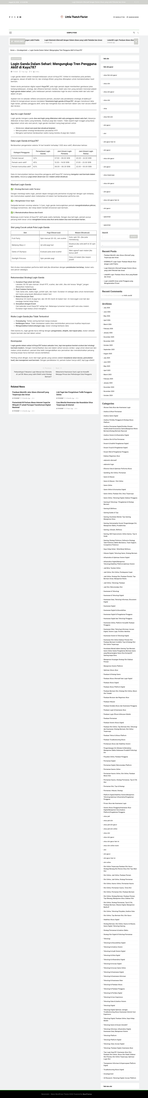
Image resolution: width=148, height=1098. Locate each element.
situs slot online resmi (111, 846)
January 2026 (108, 333)
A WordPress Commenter (112, 295)
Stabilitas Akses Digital (111, 920)
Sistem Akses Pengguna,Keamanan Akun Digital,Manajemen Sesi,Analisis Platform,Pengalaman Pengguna (117, 810)
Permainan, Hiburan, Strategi (113, 790)
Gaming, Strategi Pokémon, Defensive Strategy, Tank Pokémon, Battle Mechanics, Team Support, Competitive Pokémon (120, 543)
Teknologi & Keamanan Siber (113, 980)
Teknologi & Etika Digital (112, 955)
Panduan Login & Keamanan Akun (115, 710)
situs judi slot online (110, 829)
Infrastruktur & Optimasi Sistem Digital (116, 557)
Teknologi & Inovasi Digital (113, 964)
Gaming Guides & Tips (111, 513)
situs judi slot (108, 820)
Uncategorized (16, 58)
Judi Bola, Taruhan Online (112, 568)
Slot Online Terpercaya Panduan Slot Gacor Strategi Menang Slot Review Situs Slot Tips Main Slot (120, 869)
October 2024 (108, 395)
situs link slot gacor (110, 75)
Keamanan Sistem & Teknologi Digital (116, 636)
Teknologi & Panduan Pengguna (114, 989)
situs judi (107, 816)
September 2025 (109, 349)
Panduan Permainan (110, 718)
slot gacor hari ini (109, 142)
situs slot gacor (109, 92)
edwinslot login (109, 464)
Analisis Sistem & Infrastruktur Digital (116, 435)
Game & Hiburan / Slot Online (113, 481)
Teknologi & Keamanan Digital (114, 972)
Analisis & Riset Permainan (113, 412)
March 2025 (107, 374)
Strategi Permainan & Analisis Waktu (116, 930)
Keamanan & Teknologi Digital (114, 595)
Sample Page (72, 33)
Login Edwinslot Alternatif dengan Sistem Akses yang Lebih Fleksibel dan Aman (46, 40)
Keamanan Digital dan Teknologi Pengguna (118, 618)
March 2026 (107, 324)
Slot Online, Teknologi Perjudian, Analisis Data (119, 911)
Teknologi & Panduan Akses (113, 985)
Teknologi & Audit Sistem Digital (114, 951)
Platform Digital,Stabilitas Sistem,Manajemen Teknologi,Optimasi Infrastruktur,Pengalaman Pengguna (119, 797)
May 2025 (107, 366)
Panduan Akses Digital (111, 683)
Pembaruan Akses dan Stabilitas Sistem (117, 744)
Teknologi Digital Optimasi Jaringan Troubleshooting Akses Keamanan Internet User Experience (120, 1012)
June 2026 (107, 312)
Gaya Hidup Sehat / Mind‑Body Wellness (117, 549)
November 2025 (109, 341)
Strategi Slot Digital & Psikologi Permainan (118, 934)
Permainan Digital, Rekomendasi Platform (118, 765)
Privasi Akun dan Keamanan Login (115, 803)
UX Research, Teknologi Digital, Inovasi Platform (120, 1078)
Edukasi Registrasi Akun (112, 456)
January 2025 (108, 383)
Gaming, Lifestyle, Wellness (113, 530)
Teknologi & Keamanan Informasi (115, 976)
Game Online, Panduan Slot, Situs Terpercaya (119, 494)
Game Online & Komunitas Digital (115, 489)
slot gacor (107, 125)
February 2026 (108, 329)
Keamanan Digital (109, 606)
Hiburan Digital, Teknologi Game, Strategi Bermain (120, 553)
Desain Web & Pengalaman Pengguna (116, 452)
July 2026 (107, 308)
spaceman (107, 217)
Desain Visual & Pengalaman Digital (116, 448)
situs (105, 108)
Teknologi (107, 939)
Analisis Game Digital (111, 416)
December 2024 (109, 387)
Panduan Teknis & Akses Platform (115, 735)
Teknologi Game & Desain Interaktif (115, 1025)
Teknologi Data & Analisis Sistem (115, 1001)
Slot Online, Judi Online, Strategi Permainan (118, 879)
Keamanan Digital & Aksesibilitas (115, 610)
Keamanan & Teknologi (111, 591)
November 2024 (109, 391)
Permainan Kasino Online (112, 769)
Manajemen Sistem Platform (113, 666)
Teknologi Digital (109, 1005)
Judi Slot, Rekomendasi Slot (113, 587)
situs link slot (108, 117)
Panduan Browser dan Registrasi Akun (116, 697)
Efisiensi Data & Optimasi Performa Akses (118, 469)
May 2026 (107, 316)
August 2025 (108, 354)
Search (105, 233)
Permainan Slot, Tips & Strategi (114, 786)
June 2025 (107, 362)
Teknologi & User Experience (113, 997)
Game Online (108, 485)
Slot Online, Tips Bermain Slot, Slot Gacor (117, 915)
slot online (107, 862)
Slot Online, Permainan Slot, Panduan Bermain (119, 892)
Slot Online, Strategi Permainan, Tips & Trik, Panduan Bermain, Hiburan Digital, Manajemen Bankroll (119, 905)
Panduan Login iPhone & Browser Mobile (117, 714)
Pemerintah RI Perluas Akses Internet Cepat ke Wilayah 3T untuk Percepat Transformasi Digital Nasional (31, 405)
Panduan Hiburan (109, 702)
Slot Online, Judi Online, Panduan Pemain (117, 875)
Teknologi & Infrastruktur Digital (114, 959)
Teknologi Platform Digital (112, 1040)
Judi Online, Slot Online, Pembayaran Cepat (118, 572)
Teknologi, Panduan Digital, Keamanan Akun (118, 1048)
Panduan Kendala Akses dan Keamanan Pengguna (120, 706)
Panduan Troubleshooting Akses (114, 740)
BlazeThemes (87, 1094)
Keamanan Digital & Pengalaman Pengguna (118, 614)
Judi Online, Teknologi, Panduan (114, 583)
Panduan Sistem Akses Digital (114, 723)
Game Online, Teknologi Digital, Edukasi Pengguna (120, 498)
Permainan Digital (109, 761)
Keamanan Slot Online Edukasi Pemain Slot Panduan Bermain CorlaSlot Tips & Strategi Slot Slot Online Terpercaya (119, 642)
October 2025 (108, 345)
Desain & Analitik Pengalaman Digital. (116, 443)
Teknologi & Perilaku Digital (113, 993)
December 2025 (109, 337)
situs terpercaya (109, 175)
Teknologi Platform (110, 1035)
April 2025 (107, 370)
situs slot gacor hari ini (111, 200)
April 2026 (107, 320)
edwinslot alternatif (110, 460)
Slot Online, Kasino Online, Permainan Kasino (119, 883)
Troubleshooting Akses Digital (114, 1070)
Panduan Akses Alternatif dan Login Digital (118, 678)
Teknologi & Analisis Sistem (113, 947)
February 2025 (108, 379)
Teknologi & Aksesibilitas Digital (114, 943)
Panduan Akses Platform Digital (114, 687)
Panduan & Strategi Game (112, 674)
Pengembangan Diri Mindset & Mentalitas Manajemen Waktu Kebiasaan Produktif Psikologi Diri (120, 750)
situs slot (107, 84)
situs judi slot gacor (110, 825)
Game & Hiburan (109, 477)
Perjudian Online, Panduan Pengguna (116, 757)
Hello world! (128, 295)
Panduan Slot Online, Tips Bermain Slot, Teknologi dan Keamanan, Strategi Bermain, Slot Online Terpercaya (120, 729)
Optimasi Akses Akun (111, 670)
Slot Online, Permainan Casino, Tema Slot (117, 888)
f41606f (15, 72)
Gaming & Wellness (110, 508)
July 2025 (107, 358)
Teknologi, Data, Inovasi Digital (114, 1044)
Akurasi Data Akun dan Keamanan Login (117, 407)
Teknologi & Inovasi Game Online (115, 968)
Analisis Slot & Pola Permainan (114, 439)
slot (105, 133)
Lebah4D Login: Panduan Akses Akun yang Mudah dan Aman (105, 2)
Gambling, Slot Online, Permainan (115, 473)
